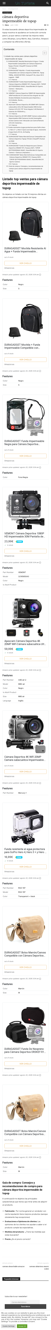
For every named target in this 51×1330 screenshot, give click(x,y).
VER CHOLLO (25, 263)
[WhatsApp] (21, 1252)
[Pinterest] (15, 1252)
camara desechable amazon (13, 1266)
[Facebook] (4, 1252)
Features (14, 68)
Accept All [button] (22, 1326)
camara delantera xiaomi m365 (39, 1267)
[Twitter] (10, 1252)
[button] (4, 3)
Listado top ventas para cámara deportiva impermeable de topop (21, 57)
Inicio (4, 9)
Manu (7, 25)
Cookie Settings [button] (8, 1326)
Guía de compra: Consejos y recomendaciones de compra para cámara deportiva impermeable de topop (26, 168)
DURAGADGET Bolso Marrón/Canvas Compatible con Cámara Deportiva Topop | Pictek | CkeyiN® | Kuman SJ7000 (27, 139)
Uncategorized (13, 9)
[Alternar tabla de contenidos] (43, 53)
